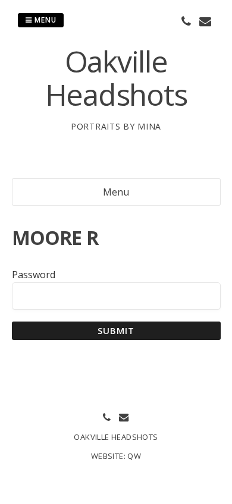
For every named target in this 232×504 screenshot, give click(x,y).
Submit (116, 330)
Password (33, 274)
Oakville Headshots (116, 78)
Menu (44, 20)
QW (134, 456)
